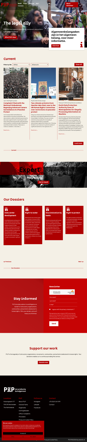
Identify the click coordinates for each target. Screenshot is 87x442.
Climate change (41, 100)
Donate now (43, 362)
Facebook (37, 408)
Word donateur (69, 5)
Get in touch (43, 182)
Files (25, 4)
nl (49, 3)
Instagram (37, 401)
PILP (37, 4)
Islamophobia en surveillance (74, 103)
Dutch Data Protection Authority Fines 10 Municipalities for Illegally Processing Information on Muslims (70, 109)
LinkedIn (36, 404)
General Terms (23, 404)
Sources (31, 4)
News (20, 4)
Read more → (7, 130)
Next (80, 262)
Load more (78, 143)
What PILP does (10, 37)
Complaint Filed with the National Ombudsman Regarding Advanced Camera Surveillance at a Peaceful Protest (15, 107)
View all (79, 64)
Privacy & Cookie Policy (26, 420)
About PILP (22, 401)
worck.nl (82, 440)
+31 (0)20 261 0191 (54, 401)
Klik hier (56, 46)
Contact (20, 6)
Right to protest (13, 100)
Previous (8, 262)
